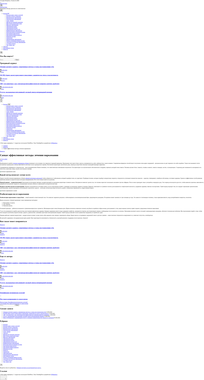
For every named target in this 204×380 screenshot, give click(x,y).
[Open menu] (1, 10)
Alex (2, 72)
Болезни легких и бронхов (13, 16)
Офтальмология (7, 353)
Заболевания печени (11, 28)
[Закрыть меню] (1, 365)
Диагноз (5, 46)
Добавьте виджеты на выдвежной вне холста (28, 367)
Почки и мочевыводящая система (15, 40)
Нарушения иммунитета (13, 33)
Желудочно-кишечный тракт (14, 23)
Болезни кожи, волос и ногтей (14, 15)
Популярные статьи (8, 48)
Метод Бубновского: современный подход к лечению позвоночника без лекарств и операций (28, 317)
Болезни (5, 13)
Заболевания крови (11, 26)
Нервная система (11, 36)
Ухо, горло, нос (10, 45)
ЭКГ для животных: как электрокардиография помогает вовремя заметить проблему (30, 84)
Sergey (3, 80)
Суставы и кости (10, 43)
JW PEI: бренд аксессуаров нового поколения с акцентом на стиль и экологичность (29, 75)
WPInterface (54, 143)
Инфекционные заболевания (14, 30)
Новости (5, 49)
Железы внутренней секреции (14, 22)
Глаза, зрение (10, 20)
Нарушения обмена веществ (14, 35)
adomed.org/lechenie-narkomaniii (33, 178)
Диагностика (3, 3)
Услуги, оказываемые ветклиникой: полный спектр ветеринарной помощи (26, 92)
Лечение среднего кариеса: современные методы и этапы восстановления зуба (27, 67)
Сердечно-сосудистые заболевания (15, 42)
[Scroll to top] (3, 377)
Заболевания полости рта (13, 29)
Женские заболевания (12, 25)
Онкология (9, 38)
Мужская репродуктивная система (15, 32)
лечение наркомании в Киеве (21, 163)
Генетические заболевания (13, 19)
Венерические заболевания (13, 18)
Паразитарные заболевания (13, 39)
